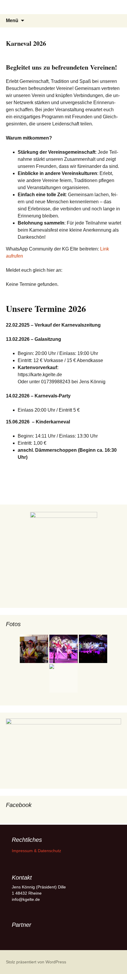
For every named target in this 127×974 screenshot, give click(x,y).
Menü (12, 20)
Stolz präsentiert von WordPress (36, 962)
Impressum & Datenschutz (36, 850)
